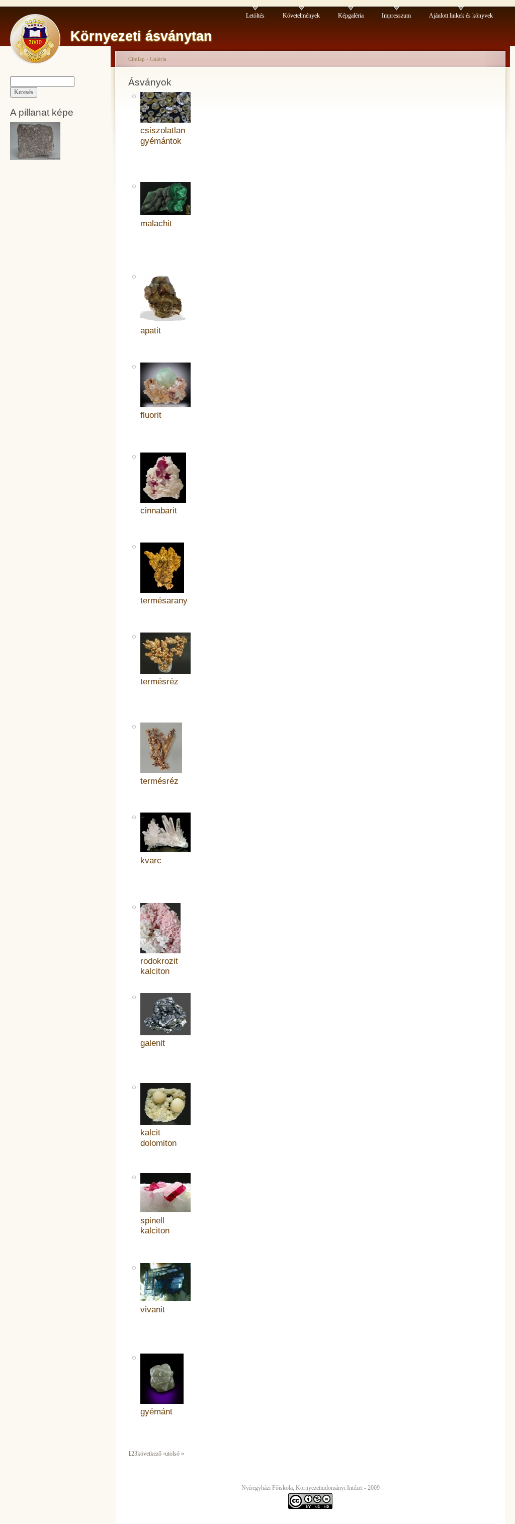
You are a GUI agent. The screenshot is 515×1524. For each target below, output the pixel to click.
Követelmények (301, 15)
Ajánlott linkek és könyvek (461, 15)
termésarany (164, 600)
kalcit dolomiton (158, 1137)
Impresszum (396, 15)
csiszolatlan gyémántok (162, 135)
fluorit (150, 415)
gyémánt (156, 1411)
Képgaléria (351, 15)
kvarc (150, 860)
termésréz (159, 681)
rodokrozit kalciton (159, 966)
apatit (150, 330)
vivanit (152, 1309)
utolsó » (174, 1453)
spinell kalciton (154, 1225)
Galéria (158, 59)
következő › (151, 1453)
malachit (156, 223)
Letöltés (255, 15)
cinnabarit (158, 510)
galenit (152, 1043)
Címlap (136, 59)
